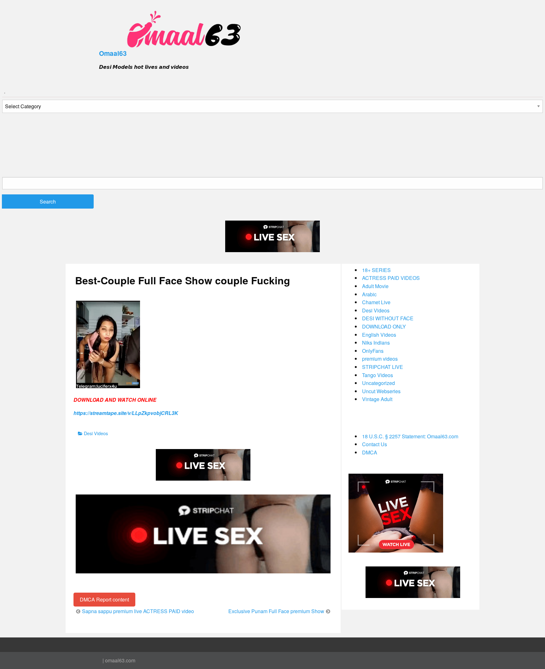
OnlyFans (373, 350)
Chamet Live (376, 302)
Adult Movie (375, 286)
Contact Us (374, 444)
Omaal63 (113, 53)
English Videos (379, 334)
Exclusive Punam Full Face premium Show (276, 611)
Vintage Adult (377, 399)
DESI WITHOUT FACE (387, 318)
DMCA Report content (104, 599)
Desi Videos (96, 433)
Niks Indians (376, 342)
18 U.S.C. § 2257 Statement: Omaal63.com (410, 436)
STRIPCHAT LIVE (382, 366)
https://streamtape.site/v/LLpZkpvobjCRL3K (125, 413)
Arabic (369, 294)
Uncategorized (378, 383)
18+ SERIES (376, 270)
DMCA (369, 452)
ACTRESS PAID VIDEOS (391, 277)
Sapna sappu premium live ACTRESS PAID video (138, 611)
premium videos (380, 358)
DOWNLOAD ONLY (384, 326)
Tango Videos (377, 375)
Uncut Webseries (381, 391)
